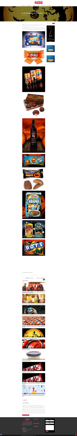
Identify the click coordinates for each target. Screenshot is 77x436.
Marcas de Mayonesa (26, 360)
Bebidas (34, 5)
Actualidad (23, 5)
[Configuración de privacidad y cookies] (1, 434)
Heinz (27, 272)
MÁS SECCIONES (48, 5)
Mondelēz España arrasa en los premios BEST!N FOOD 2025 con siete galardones (33, 292)
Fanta (23, 272)
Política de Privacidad (36, 420)
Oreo (32, 272)
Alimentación (29, 5)
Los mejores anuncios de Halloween (29, 338)
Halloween (25, 272)
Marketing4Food (24, 422)
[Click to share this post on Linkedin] (36, 274)
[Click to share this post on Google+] (34, 274)
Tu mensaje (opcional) (48, 424)
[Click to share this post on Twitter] (32, 274)
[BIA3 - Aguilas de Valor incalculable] (51, 33)
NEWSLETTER (43, 5)
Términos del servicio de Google (39, 407)
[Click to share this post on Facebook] (30, 274)
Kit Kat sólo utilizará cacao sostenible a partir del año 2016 (33, 383)
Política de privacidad (33, 407)
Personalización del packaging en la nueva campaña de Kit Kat (33, 326)
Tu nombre (47, 419)
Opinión (38, 5)
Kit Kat (29, 272)
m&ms (30, 272)
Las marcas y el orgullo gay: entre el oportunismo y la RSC (33, 395)
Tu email (51, 419)
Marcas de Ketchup (26, 349)
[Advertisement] (33, 265)
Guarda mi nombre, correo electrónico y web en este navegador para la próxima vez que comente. (32, 405)
